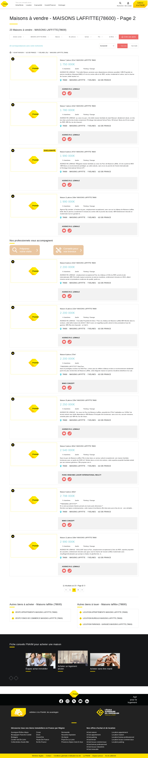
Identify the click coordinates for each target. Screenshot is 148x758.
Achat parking (92, 737)
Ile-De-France (41, 742)
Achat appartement (93, 735)
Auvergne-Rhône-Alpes (19, 732)
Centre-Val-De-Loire (18, 739)
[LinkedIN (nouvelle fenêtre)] (87, 701)
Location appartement (120, 732)
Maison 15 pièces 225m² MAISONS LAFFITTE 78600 (78, 400)
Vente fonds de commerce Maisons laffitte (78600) (39, 618)
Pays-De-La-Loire (68, 739)
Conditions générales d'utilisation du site (67, 756)
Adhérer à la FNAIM (140, 4)
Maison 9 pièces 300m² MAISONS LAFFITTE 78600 (78, 446)
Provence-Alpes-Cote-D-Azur (72, 742)
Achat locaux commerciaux (96, 742)
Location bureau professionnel (123, 737)
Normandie (65, 732)
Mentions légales (38, 756)
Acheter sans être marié (101, 669)
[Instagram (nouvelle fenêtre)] (68, 701)
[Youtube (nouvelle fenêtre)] (80, 701)
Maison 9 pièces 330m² (68, 492)
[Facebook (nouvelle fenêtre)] (61, 701)
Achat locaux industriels (95, 747)
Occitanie (64, 737)
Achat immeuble (93, 749)
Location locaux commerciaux (123, 739)
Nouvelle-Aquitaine (68, 735)
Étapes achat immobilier (37, 669)
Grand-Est (40, 737)
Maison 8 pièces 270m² (68, 354)
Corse (38, 732)
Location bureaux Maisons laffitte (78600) (102, 618)
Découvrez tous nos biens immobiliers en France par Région (38, 728)
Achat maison (92, 732)
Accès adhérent (110, 756)
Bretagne (14, 737)
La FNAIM (86, 756)
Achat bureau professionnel (97, 744)
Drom (38, 735)
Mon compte (128, 6)
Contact (48, 756)
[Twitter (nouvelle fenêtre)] (74, 701)
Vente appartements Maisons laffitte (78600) (36, 612)
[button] (19, 5)
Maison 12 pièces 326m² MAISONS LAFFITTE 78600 (78, 537)
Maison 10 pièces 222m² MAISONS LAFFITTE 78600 (78, 309)
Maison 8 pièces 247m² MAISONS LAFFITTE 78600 (78, 152)
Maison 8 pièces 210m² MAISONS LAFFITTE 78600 (78, 263)
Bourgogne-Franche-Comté (21, 735)
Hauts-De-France (42, 739)
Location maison (118, 735)
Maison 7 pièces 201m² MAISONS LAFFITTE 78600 (78, 60)
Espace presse (98, 756)
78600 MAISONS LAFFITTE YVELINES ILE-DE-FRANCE (87, 80)
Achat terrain (91, 739)
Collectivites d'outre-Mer (20, 742)
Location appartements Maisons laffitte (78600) (105, 612)
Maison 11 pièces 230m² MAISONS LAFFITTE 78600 (78, 197)
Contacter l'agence (64, 93)
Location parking (118, 742)
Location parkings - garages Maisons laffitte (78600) (107, 624)
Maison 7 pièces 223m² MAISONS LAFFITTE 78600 (78, 106)
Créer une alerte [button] (130, 37)
